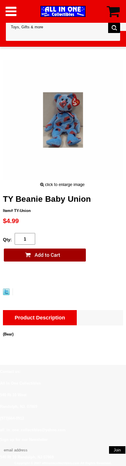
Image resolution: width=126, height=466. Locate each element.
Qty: (7, 239)
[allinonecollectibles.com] (63, 11)
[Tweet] (6, 294)
